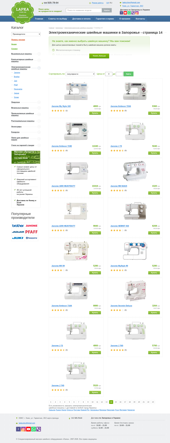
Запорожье (94, 410)
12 (102, 402)
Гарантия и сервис (105, 19)
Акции (14, 44)
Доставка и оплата (81, 19)
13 (106, 402)
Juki (15, 81)
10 (93, 402)
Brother (17, 77)
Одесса (70, 410)
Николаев (110, 410)
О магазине (124, 19)
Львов (58, 410)
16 (120, 402)
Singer (16, 97)
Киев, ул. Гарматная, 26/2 (132, 6)
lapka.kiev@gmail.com (131, 2)
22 (148, 402)
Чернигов (131, 410)
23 (153, 402)
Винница (102, 410)
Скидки (14, 49)
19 (134, 402)
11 (97, 402)
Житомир (123, 410)
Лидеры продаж (18, 40)
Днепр (63, 410)
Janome (17, 73)
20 (139, 402)
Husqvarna (18, 89)
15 (116, 402)
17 (125, 402)
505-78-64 (51, 2)
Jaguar (16, 93)
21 (144, 402)
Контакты (140, 19)
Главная (39, 19)
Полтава (76, 410)
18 (130, 402)
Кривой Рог (85, 410)
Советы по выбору (57, 19)
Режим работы (97, 3)
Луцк (117, 410)
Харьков (52, 410)
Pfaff (16, 85)
